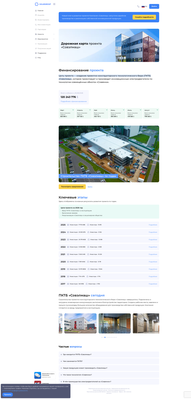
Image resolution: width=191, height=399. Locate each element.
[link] (144, 17)
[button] (99, 337)
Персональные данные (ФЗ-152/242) (96, 391)
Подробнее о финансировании (74, 101)
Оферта (121, 391)
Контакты (108, 393)
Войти (154, 6)
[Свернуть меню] (54, 4)
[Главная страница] (43, 4)
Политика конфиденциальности (116, 390)
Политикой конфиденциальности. (15, 391)
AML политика (127, 391)
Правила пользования (112, 391)
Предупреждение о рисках (100, 390)
